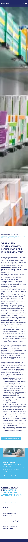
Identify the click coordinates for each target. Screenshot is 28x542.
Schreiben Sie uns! (11, 475)
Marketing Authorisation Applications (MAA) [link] (13, 236)
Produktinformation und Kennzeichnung (10, 514)
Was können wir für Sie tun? (11, 438)
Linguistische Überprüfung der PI (12, 521)
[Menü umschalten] (26, 3)
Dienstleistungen (5, 234)
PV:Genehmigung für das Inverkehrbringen (10, 527)
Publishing (6, 508)
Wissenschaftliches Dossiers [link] (8, 237)
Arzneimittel (15, 234)
